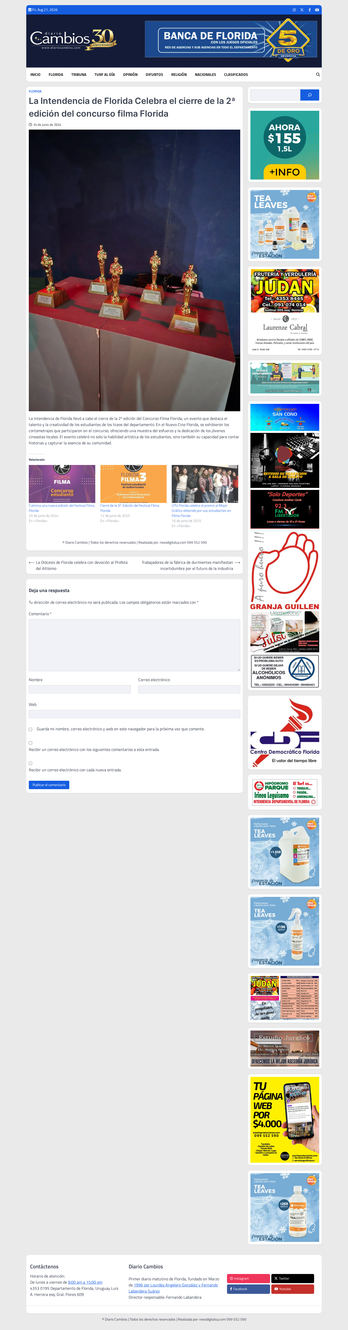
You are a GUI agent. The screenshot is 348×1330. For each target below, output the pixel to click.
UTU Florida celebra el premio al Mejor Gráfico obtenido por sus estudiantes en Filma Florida (201, 510)
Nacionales (205, 74)
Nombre (36, 680)
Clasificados (236, 74)
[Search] (318, 74)
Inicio (35, 74)
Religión (179, 74)
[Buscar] (309, 95)
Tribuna (78, 74)
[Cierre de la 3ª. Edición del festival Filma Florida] (133, 484)
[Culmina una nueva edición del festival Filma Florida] (62, 484)
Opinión (130, 74)
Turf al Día (105, 74)
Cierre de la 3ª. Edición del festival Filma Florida (129, 508)
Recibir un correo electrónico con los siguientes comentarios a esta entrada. (94, 749)
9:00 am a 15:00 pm (85, 1282)
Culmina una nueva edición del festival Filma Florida (62, 508)
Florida (56, 74)
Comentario (40, 614)
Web (32, 704)
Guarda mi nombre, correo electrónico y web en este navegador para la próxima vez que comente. (121, 729)
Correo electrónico (154, 680)
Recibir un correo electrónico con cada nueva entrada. (75, 770)
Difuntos (154, 74)
